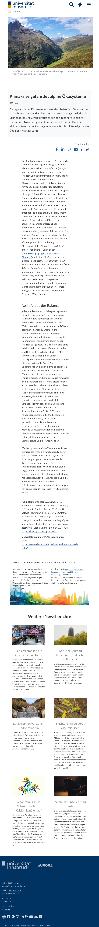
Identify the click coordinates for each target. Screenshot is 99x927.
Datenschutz (7, 901)
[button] (57, 149)
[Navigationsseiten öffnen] (9, 11)
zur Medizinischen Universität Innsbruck (37, 925)
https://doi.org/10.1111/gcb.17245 (39, 531)
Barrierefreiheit (8, 906)
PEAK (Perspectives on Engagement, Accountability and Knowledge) (67, 572)
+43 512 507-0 (15, 890)
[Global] (80, 5)
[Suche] (71, 4)
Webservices (20, 925)
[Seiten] (88, 4)
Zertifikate (6, 909)
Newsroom (19, 11)
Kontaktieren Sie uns (10, 893)
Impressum (6, 898)
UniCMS (12, 925)
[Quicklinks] (80, 4)
